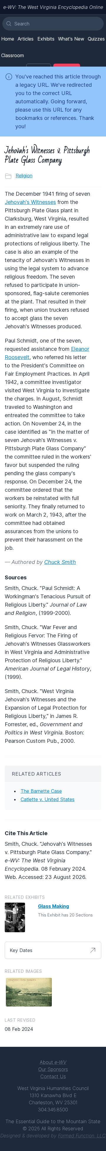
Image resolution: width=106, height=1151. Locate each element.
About (53, 1062)
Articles (26, 39)
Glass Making (53, 906)
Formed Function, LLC (82, 1136)
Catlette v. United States (47, 799)
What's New (71, 39)
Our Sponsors (53, 1069)
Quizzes (96, 39)
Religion (24, 176)
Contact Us (53, 1076)
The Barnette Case (41, 791)
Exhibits (45, 39)
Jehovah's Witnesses (30, 202)
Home (7, 39)
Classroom (12, 55)
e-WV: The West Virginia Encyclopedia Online (53, 7)
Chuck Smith (60, 562)
